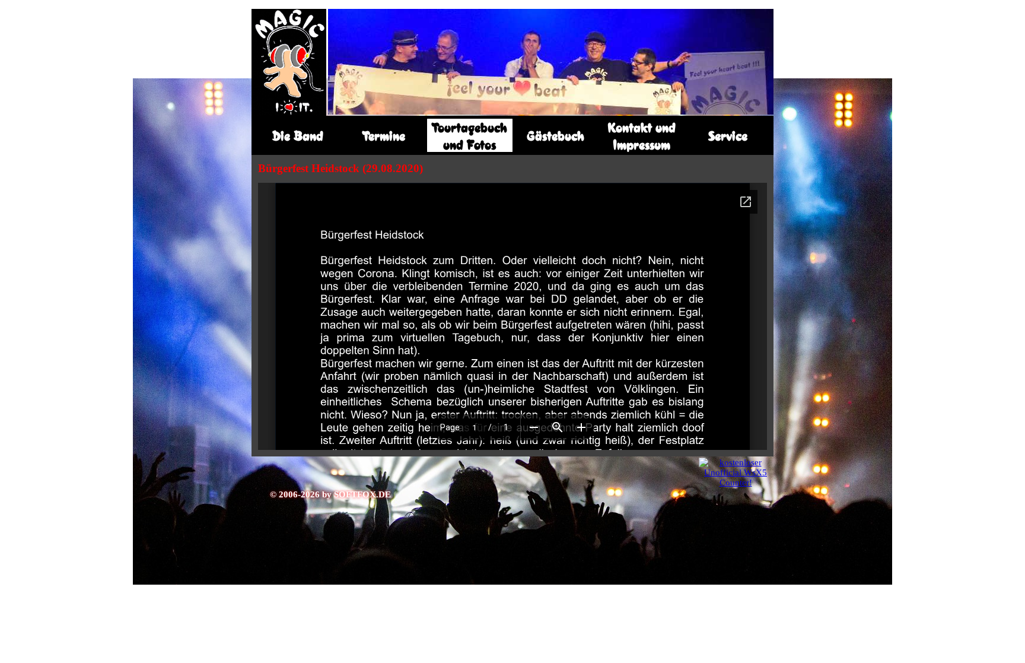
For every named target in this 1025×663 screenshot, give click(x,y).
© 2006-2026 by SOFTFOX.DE (330, 494)
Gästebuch (555, 135)
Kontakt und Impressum (641, 136)
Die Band (297, 135)
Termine (383, 135)
